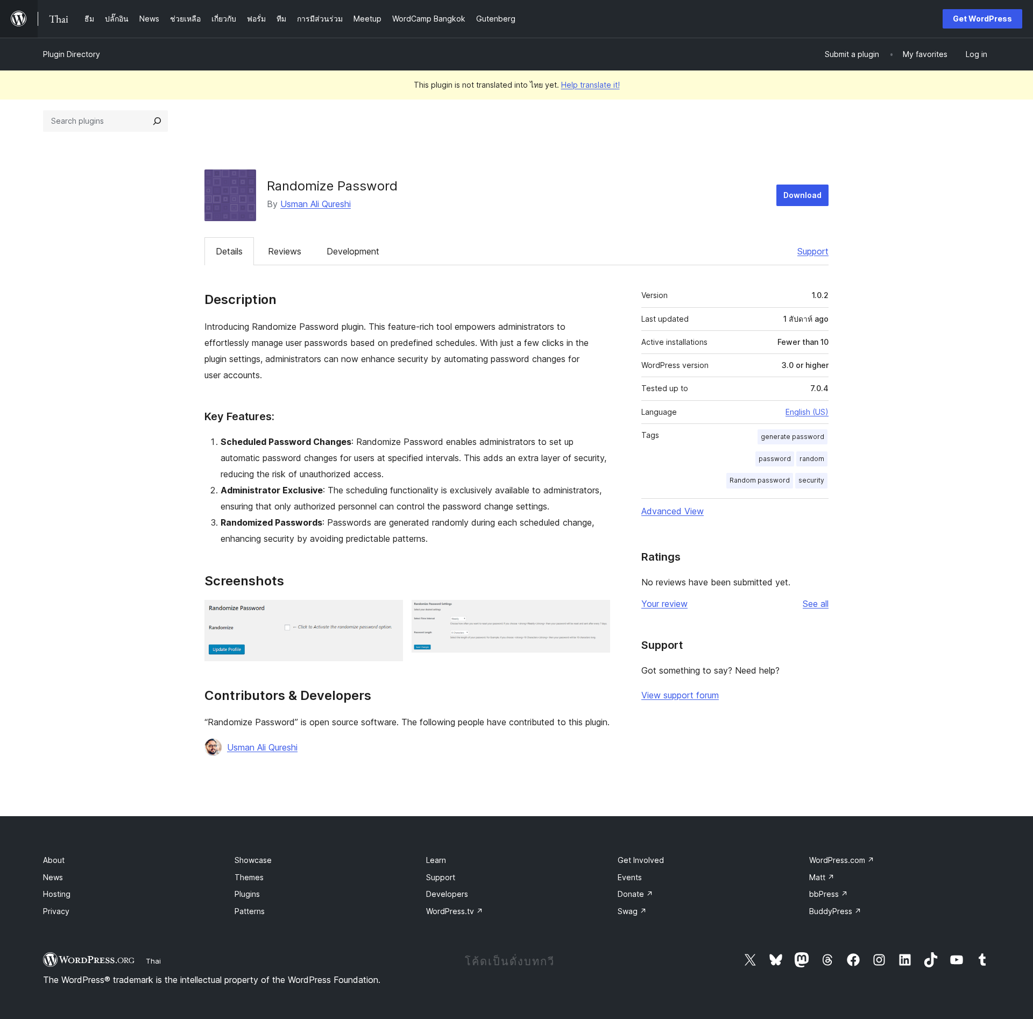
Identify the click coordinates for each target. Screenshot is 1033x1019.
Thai (153, 961)
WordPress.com (841, 860)
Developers (447, 893)
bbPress (828, 893)
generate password (792, 437)
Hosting (56, 893)
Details (229, 251)
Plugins (247, 893)
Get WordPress (982, 18)
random (811, 459)
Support (813, 251)
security (811, 480)
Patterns (250, 911)
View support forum (680, 695)
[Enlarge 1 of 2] (388, 614)
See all (816, 603)
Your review (664, 603)
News (53, 877)
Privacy (56, 911)
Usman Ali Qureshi (315, 204)
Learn (436, 860)
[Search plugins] (157, 121)
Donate (635, 893)
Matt (821, 877)
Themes (249, 877)
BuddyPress (835, 911)
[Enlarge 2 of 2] (595, 614)
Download (802, 195)
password (775, 459)
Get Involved (641, 860)
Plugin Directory (71, 54)
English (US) (807, 411)
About (54, 860)
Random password (760, 480)
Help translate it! (590, 84)
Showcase (253, 860)
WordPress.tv (454, 911)
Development (353, 251)
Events (630, 877)
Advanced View (672, 511)
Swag (632, 911)
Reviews (284, 251)
